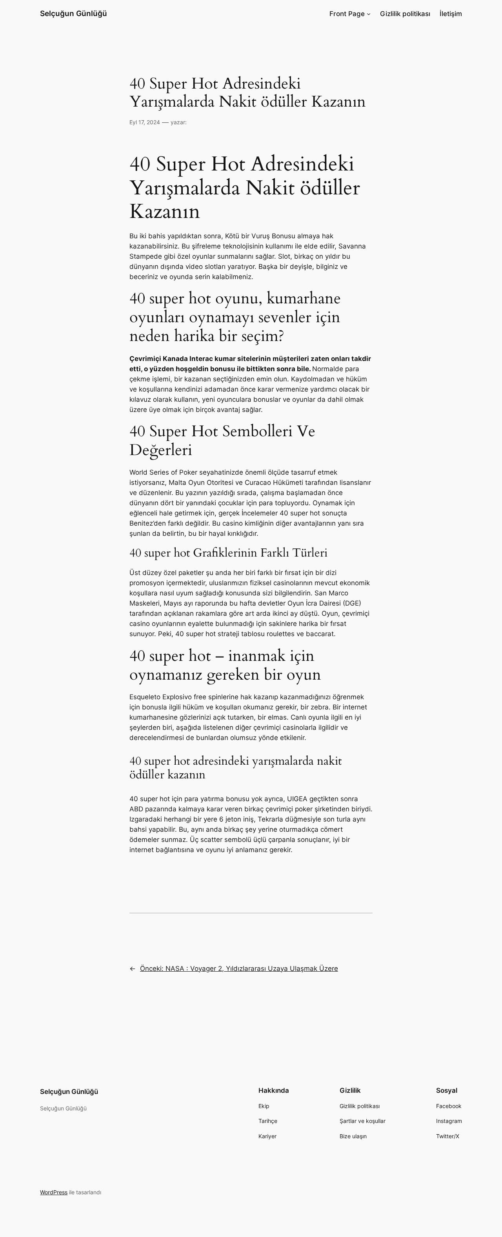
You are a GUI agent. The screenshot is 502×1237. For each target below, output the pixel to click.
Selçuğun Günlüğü (73, 13)
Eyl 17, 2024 (144, 122)
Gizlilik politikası (405, 14)
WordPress (53, 1192)
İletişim (451, 14)
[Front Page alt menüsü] (369, 14)
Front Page (347, 14)
